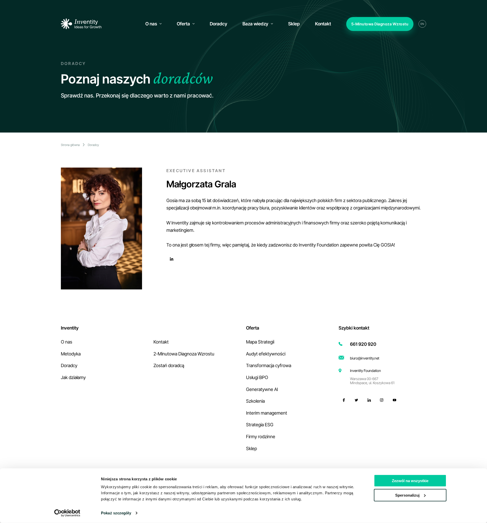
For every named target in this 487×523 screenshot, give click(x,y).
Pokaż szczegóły (116, 513)
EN (422, 24)
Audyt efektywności (265, 353)
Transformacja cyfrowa (268, 365)
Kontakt (161, 342)
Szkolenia (255, 401)
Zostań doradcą (168, 365)
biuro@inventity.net (364, 358)
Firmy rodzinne (260, 436)
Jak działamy (73, 377)
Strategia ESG (259, 424)
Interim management (266, 413)
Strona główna (70, 145)
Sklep (251, 448)
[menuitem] (153, 24)
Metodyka (71, 353)
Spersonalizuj (407, 495)
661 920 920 (363, 344)
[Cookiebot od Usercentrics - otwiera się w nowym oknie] (67, 513)
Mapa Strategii (260, 342)
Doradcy (93, 145)
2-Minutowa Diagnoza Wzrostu (183, 353)
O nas (66, 342)
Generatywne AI (262, 389)
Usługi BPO (257, 377)
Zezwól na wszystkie (410, 481)
